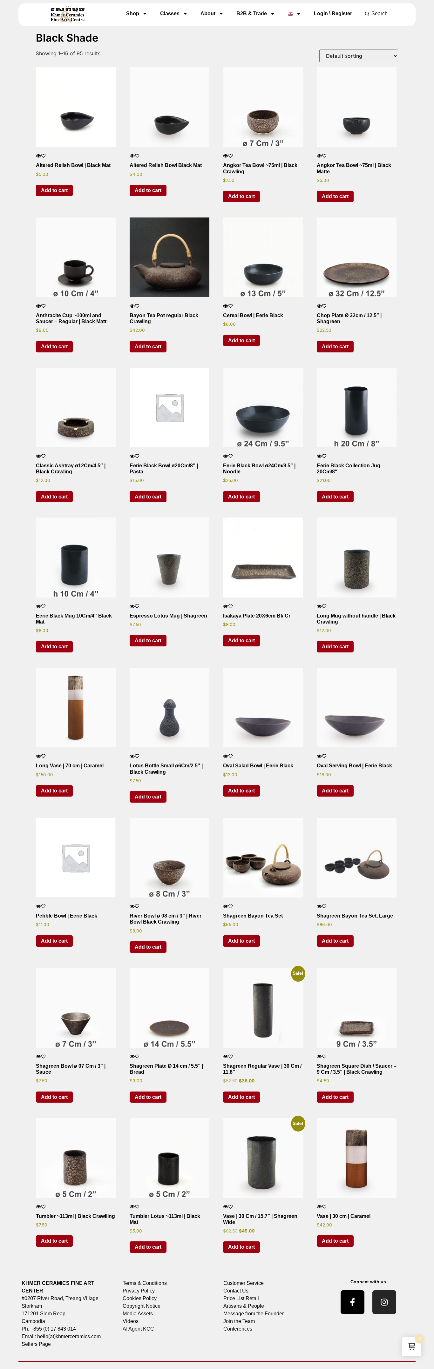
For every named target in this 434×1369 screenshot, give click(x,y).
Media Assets (138, 1313)
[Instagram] (384, 1302)
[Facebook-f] (352, 1302)
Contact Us (235, 1290)
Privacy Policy (139, 1290)
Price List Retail (241, 1298)
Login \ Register (333, 13)
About (207, 13)
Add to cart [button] (54, 190)
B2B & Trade (251, 13)
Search (379, 13)
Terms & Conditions (145, 1283)
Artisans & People (243, 1306)
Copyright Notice (141, 1306)
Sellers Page (36, 1344)
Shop (132, 13)
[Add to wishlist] (43, 155)
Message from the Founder (253, 1313)
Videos (131, 1321)
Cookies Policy (140, 1298)
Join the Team (239, 1321)
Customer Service (243, 1283)
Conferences (237, 1329)
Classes (170, 13)
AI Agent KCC (138, 1329)
